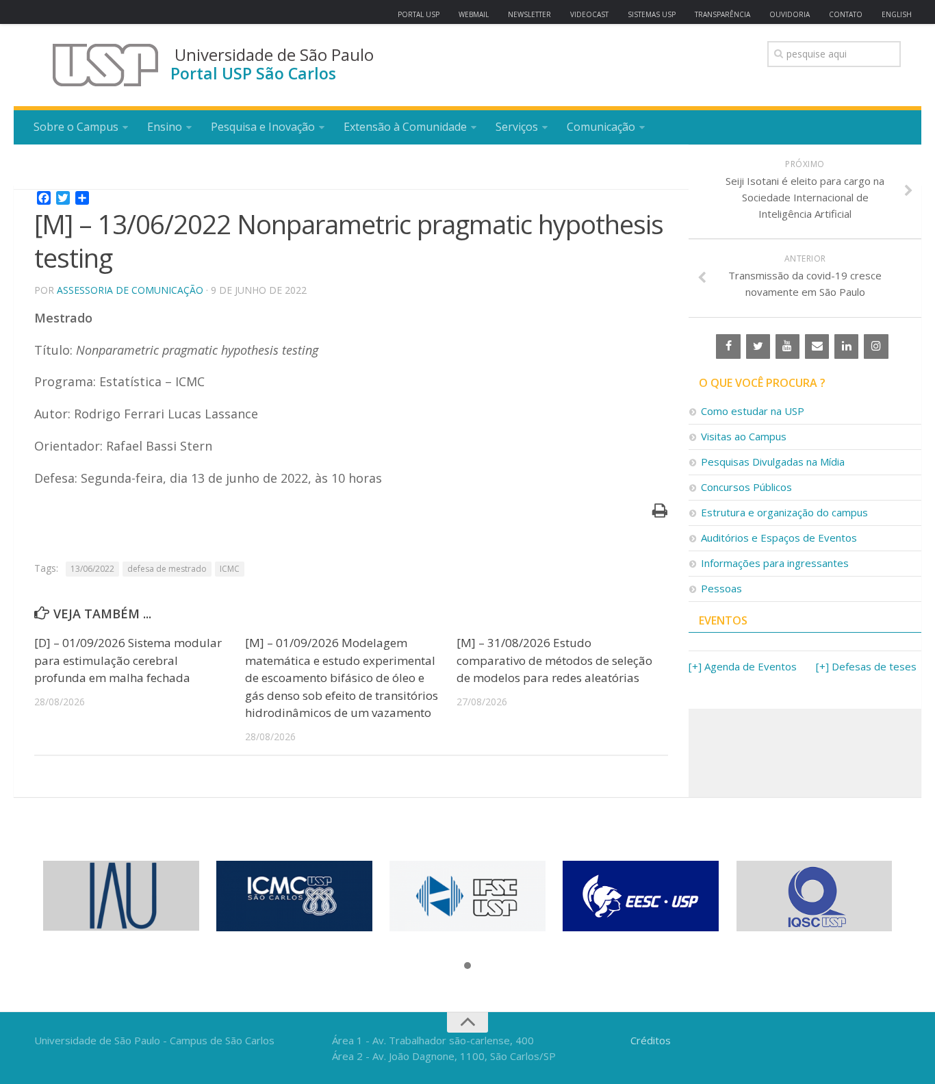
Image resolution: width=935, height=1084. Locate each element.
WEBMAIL (474, 14)
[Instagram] (876, 346)
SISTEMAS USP (652, 14)
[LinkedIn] (846, 346)
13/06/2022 (92, 569)
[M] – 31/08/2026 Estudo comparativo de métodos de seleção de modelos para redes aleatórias (554, 660)
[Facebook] (728, 346)
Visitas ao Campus (743, 436)
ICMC (230, 569)
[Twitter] (758, 346)
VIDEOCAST (589, 14)
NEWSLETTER (529, 14)
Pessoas (721, 588)
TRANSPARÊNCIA (722, 14)
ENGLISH (897, 14)
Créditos (650, 1040)
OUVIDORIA (789, 14)
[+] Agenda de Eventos (743, 666)
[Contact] (817, 346)
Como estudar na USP (752, 411)
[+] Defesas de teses (866, 666)
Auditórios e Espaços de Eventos (779, 537)
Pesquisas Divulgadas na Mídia (773, 461)
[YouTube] (787, 346)
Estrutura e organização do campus (784, 512)
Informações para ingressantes (775, 563)
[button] (467, 966)
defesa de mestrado (167, 569)
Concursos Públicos (746, 487)
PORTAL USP (418, 14)
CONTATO (845, 14)
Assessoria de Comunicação (130, 290)
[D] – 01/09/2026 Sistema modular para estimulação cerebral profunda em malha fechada (128, 660)
